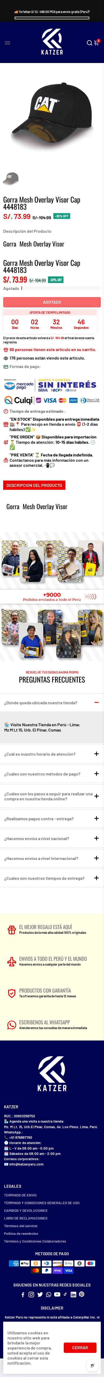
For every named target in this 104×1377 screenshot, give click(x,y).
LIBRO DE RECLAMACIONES (25, 1218)
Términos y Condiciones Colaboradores (35, 1241)
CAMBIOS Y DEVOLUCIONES (25, 1210)
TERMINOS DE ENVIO (20, 1195)
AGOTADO (52, 301)
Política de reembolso (21, 1233)
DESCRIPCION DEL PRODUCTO (34, 485)
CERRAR (80, 1347)
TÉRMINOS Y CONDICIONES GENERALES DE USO (41, 1202)
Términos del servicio (21, 1225)
